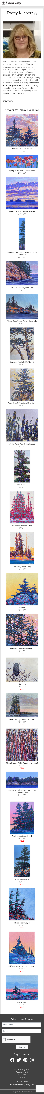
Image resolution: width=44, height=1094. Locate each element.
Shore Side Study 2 (22, 923)
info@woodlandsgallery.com (22, 1084)
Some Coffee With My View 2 (22, 362)
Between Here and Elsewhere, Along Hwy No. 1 (22, 253)
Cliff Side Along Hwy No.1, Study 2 (22, 966)
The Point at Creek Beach (22, 836)
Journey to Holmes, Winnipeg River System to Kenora (22, 791)
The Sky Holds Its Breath (22, 149)
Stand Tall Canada (22, 879)
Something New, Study (22, 566)
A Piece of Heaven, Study (22, 525)
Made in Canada (22, 485)
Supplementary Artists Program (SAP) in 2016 (21, 84)
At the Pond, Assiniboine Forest (22, 444)
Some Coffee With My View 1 (22, 648)
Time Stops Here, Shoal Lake (22, 287)
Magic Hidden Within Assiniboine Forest (22, 763)
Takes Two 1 (22, 1002)
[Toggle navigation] (40, 3)
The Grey (22, 684)
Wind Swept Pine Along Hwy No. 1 (22, 403)
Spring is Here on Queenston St (22, 170)
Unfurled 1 (22, 607)
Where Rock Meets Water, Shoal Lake (22, 321)
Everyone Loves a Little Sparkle (22, 211)
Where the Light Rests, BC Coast (22, 719)
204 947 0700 (22, 1081)
